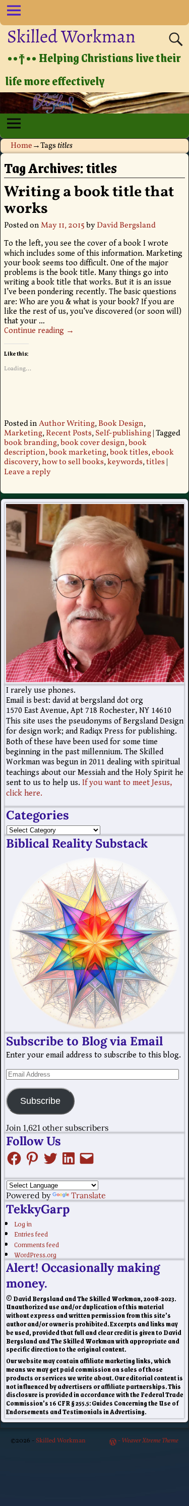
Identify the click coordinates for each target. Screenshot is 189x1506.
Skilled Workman (71, 36)
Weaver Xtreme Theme (149, 1440)
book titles (129, 452)
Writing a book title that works (89, 200)
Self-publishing (123, 433)
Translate (88, 1195)
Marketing (23, 433)
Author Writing (67, 423)
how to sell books (73, 462)
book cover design (92, 443)
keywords (125, 462)
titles (155, 462)
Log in (23, 1223)
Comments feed (36, 1244)
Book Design (121, 423)
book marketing (77, 452)
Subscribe (40, 1101)
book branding (30, 443)
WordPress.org (35, 1254)
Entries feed (31, 1234)
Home (21, 145)
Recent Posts (69, 433)
